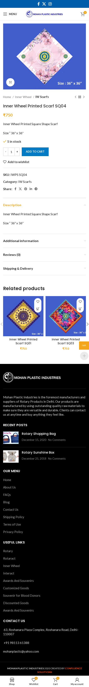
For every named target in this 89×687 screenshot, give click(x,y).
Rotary (8, 551)
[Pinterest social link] (25, 189)
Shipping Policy (13, 517)
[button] (37, 309)
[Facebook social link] (38, 4)
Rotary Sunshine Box (38, 452)
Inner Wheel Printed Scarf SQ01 (23, 341)
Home (7, 97)
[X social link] (44, 4)
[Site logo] (44, 13)
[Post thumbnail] (11, 438)
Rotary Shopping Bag (39, 434)
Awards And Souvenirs (18, 580)
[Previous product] (75, 97)
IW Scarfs (42, 97)
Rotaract (9, 558)
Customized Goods (16, 588)
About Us (9, 487)
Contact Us (10, 509)
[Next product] (84, 97)
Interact (8, 573)
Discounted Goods (16, 603)
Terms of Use (12, 524)
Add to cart (35, 151)
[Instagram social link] (50, 4)
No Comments (57, 439)
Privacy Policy (13, 532)
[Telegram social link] (36, 189)
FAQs (7, 494)
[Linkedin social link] (30, 189)
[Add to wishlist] (37, 301)
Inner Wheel (23, 97)
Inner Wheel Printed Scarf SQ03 (66, 341)
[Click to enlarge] (10, 82)
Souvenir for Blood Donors (21, 595)
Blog (6, 502)
